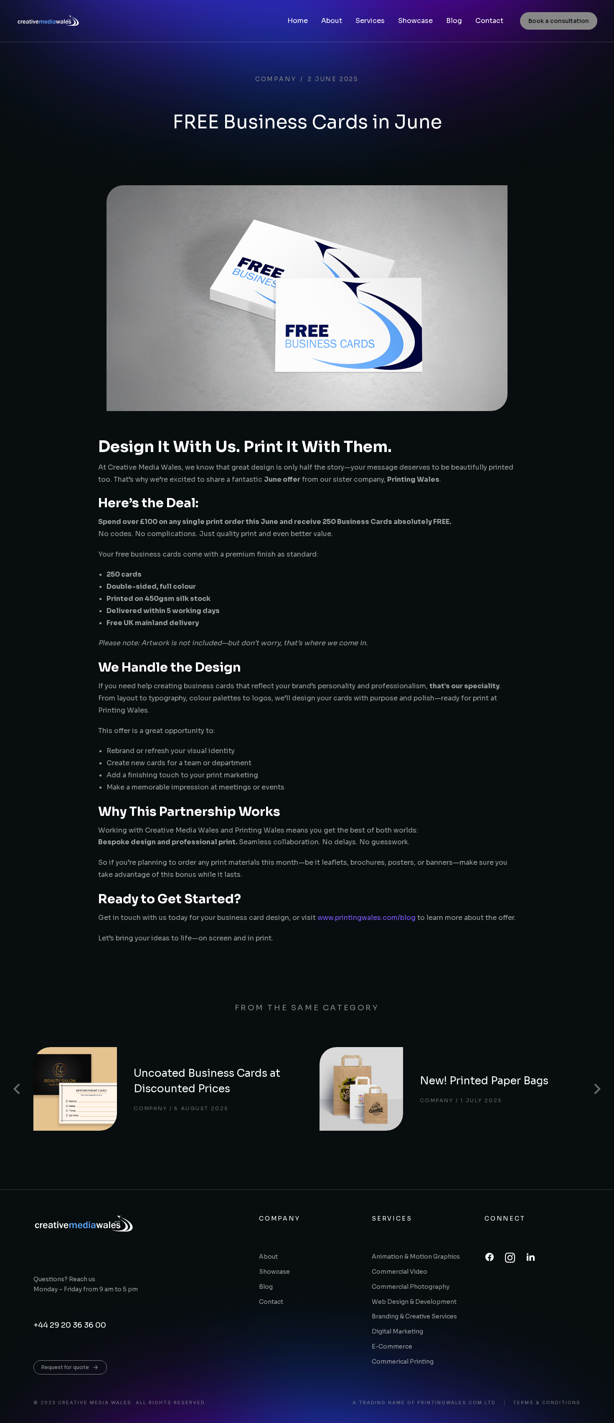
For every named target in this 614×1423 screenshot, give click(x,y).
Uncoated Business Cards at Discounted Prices (207, 1081)
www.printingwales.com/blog (366, 917)
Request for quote (65, 1367)
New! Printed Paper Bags (484, 1080)
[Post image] (75, 1089)
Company (276, 79)
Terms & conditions (547, 1402)
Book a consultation (558, 21)
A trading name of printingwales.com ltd (424, 1402)
